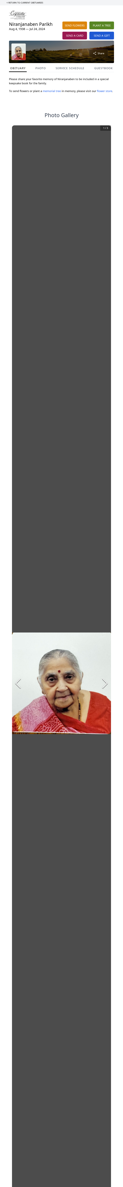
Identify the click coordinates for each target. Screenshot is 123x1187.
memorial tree (52, 91)
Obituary (18, 68)
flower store (104, 91)
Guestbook (103, 68)
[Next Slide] (105, 683)
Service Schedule (70, 68)
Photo (40, 68)
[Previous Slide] (18, 683)
